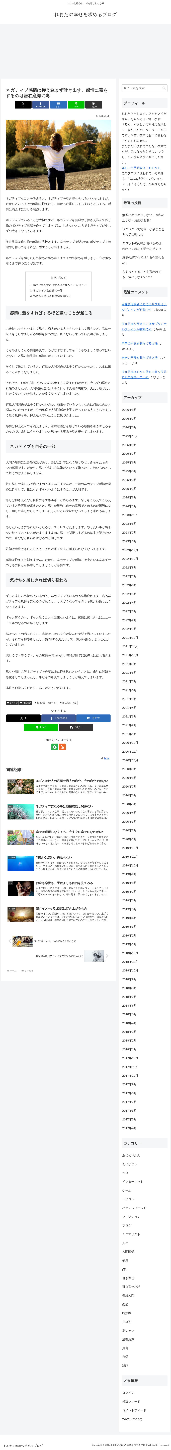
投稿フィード (131, 1401)
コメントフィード (134, 1410)
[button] (93, 105)
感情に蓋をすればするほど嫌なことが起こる (60, 284)
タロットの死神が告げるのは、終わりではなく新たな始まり (143, 246)
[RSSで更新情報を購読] (62, 747)
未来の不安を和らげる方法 (140, 343)
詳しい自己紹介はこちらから (141, 168)
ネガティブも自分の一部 (47, 290)
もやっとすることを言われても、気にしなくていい (141, 274)
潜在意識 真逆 (69, 703)
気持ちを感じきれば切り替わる (51, 295)
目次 (54, 277)
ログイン (128, 1392)
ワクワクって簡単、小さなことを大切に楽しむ (143, 232)
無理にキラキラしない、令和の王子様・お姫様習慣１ (143, 217)
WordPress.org (132, 1419)
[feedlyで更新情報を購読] (54, 747)
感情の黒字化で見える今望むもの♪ (143, 260)
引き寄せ (14, 703)
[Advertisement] (85, 51)
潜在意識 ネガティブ (47, 703)
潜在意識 (27, 703)
